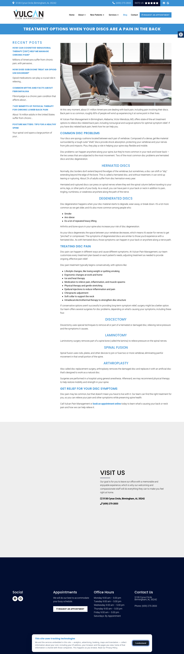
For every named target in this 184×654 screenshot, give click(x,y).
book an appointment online (107, 403)
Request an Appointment (156, 15)
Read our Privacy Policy (107, 647)
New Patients (96, 15)
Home (71, 15)
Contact (134, 15)
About (81, 15)
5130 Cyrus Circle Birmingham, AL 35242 (146, 598)
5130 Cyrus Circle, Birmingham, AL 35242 (35, 3)
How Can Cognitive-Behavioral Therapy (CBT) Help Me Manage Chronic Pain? (32, 51)
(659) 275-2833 (123, 3)
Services (113, 15)
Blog (125, 15)
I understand (140, 643)
